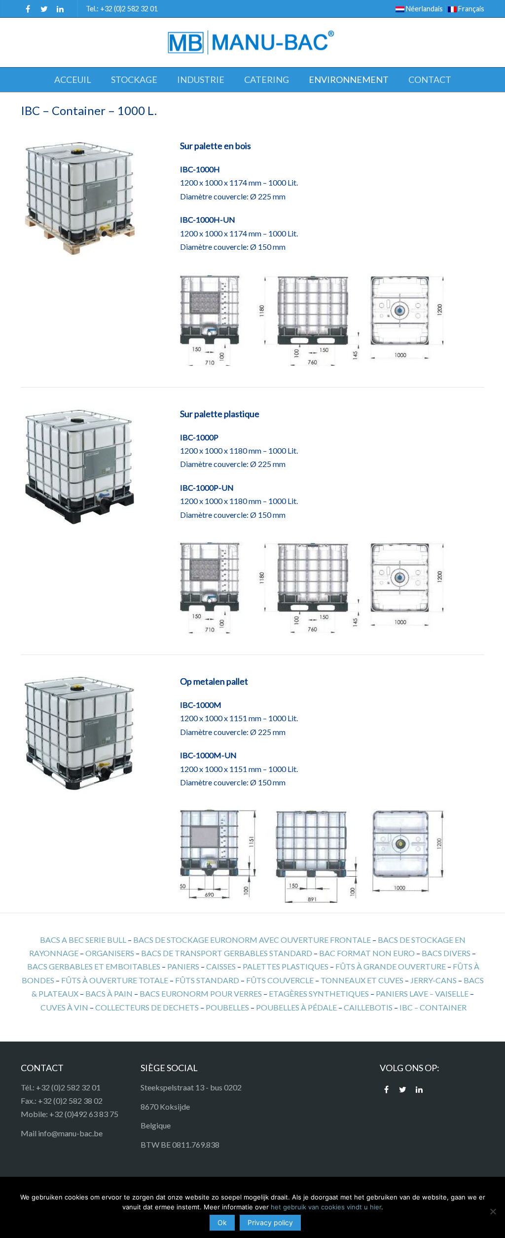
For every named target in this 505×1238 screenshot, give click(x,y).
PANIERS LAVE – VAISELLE (422, 993)
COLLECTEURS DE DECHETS (147, 1007)
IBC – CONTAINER (433, 1007)
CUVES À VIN (64, 1007)
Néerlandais (423, 8)
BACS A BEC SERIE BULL (83, 939)
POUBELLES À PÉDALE (296, 1007)
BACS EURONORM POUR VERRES (201, 993)
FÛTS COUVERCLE (280, 980)
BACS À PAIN (109, 993)
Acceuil (72, 79)
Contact (429, 79)
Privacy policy (270, 1222)
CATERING (266, 79)
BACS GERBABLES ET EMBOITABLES (93, 966)
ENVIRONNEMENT (349, 79)
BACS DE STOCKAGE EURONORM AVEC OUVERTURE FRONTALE (252, 939)
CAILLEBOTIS (368, 1007)
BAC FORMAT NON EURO (367, 953)
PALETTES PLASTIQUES (285, 966)
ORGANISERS (109, 953)
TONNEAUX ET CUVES (362, 980)
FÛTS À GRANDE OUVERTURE (390, 966)
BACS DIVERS (446, 953)
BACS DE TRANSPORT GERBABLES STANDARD (226, 953)
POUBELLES (227, 1007)
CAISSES (221, 966)
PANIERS (183, 966)
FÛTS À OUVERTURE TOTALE (114, 980)
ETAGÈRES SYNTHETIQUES (319, 993)
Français (470, 8)
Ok (222, 1222)
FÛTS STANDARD (207, 980)
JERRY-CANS (433, 980)
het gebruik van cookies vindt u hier (326, 1207)
